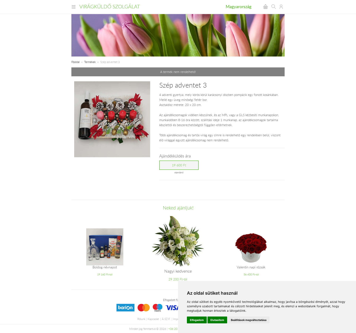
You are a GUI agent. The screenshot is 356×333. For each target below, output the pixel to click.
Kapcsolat (153, 319)
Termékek (90, 62)
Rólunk (141, 319)
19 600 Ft (179, 165)
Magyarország (238, 6)
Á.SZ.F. (166, 319)
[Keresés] (273, 6)
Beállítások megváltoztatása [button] (248, 320)
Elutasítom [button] (217, 320)
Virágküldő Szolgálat (109, 6)
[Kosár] (265, 6)
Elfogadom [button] (197, 320)
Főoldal (75, 62)
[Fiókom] (281, 6)
